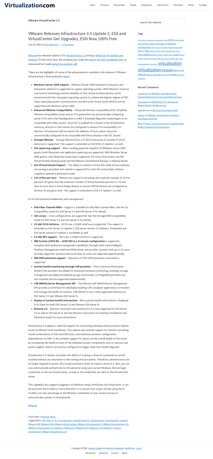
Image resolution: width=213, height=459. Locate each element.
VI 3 (56, 420)
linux (178, 51)
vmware (124, 420)
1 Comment (68, 44)
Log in (139, 448)
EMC (153, 48)
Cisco (166, 40)
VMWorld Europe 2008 (165, 75)
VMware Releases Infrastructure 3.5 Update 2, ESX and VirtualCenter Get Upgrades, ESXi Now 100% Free (77, 36)
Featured (44, 416)
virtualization (112, 420)
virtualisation (97, 420)
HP (181, 47)
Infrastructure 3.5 (75, 55)
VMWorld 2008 (151, 75)
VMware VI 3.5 (82, 427)
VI (52, 420)
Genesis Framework (115, 448)
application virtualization (155, 40)
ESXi (48, 420)
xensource (141, 78)
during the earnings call (64, 64)
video (181, 59)
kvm (174, 51)
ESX (43, 420)
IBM (147, 51)
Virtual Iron (154, 64)
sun (159, 58)
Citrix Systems (179, 40)
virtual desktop (143, 64)
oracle (170, 55)
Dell (166, 44)
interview (168, 51)
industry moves (155, 51)
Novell (166, 55)
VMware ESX (34, 424)
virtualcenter (65, 420)
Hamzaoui (143, 101)
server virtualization (151, 59)
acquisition (142, 40)
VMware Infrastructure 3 (90, 424)
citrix (170, 39)
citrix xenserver (143, 44)
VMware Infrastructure (65, 424)
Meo (140, 123)
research (141, 59)
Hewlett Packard (174, 48)
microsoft (143, 54)
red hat (182, 55)
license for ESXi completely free (106, 59)
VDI (177, 59)
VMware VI (69, 427)
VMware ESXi (47, 424)
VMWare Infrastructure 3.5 (115, 424)
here (66, 76)
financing (158, 48)
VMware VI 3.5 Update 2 (101, 427)
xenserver (180, 75)
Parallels (175, 55)
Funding (165, 47)
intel (162, 51)
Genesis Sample (95, 448)
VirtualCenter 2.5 (81, 420)
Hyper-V (142, 51)
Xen (175, 74)
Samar (141, 115)
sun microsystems (168, 59)
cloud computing (157, 44)
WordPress (130, 448)
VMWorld (142, 74)
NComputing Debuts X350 (165, 110)
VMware (32, 55)
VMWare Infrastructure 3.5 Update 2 (45, 427)
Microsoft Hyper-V (156, 55)
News (52, 416)
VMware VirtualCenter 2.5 (54, 431)
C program (143, 93)
